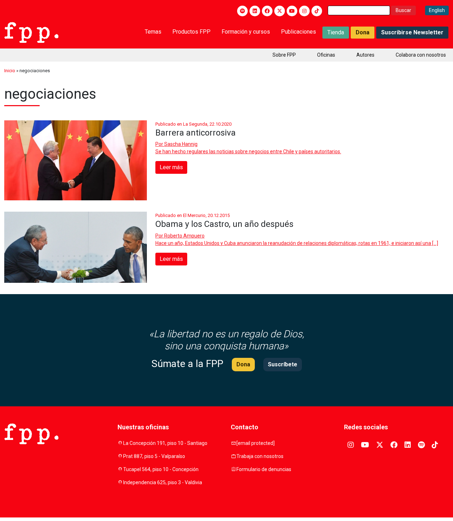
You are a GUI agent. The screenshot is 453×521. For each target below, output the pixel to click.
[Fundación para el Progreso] (31, 32)
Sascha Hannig (180, 144)
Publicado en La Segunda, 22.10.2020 (193, 124)
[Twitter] (279, 11)
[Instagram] (304, 11)
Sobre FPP (284, 55)
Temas (153, 31)
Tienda (335, 32)
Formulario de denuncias (263, 469)
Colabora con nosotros (421, 55)
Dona (362, 32)
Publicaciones (298, 31)
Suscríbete (282, 364)
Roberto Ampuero (184, 236)
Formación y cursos (246, 31)
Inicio (9, 70)
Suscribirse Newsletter (412, 32)
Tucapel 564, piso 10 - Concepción (161, 469)
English (437, 10)
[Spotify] (242, 11)
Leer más (171, 167)
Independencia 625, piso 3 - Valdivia (162, 482)
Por (176, 144)
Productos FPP (191, 31)
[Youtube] (292, 11)
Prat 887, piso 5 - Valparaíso (154, 456)
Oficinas (326, 55)
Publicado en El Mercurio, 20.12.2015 (192, 215)
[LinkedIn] (255, 11)
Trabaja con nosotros (259, 456)
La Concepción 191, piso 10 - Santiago (165, 443)
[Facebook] (267, 11)
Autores (365, 55)
